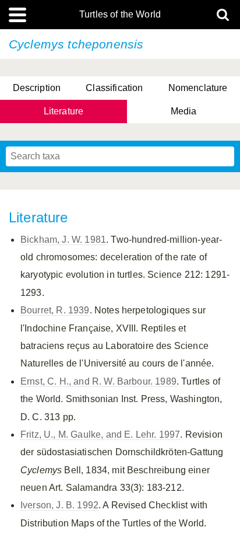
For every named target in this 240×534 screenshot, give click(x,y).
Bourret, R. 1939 (55, 310)
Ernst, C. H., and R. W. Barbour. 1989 (98, 381)
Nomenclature (198, 88)
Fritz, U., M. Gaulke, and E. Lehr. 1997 (100, 434)
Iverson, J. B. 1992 (59, 505)
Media (184, 111)
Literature (64, 111)
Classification (114, 88)
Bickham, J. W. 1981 (63, 240)
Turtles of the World (120, 14)
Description (37, 88)
